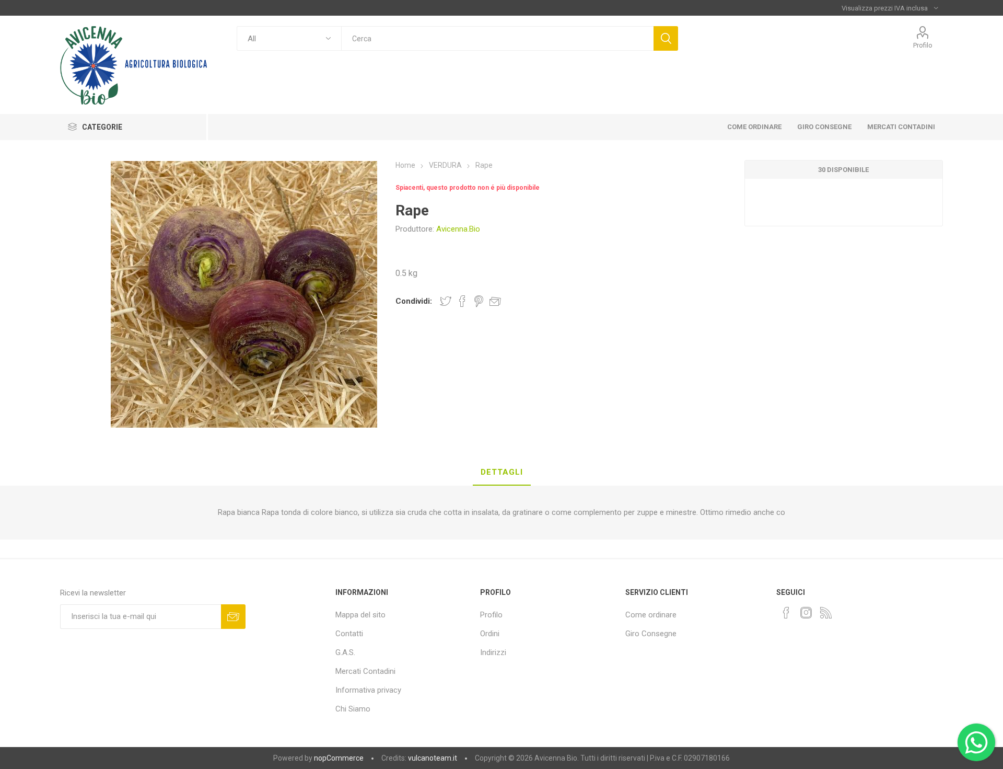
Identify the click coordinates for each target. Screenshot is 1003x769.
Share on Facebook (462, 301)
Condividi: (413, 301)
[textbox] (497, 38)
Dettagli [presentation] (502, 472)
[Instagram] (806, 612)
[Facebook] (786, 612)
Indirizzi (493, 652)
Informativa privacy (368, 690)
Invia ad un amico (495, 301)
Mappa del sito (360, 614)
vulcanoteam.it (432, 758)
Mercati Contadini (365, 671)
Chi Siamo (352, 709)
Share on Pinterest (478, 301)
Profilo (922, 45)
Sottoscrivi (233, 616)
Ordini (489, 633)
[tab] (502, 473)
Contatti (349, 633)
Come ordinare (651, 614)
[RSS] (826, 612)
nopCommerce (339, 758)
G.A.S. (345, 652)
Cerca (666, 38)
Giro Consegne (651, 633)
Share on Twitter (445, 301)
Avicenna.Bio (458, 229)
